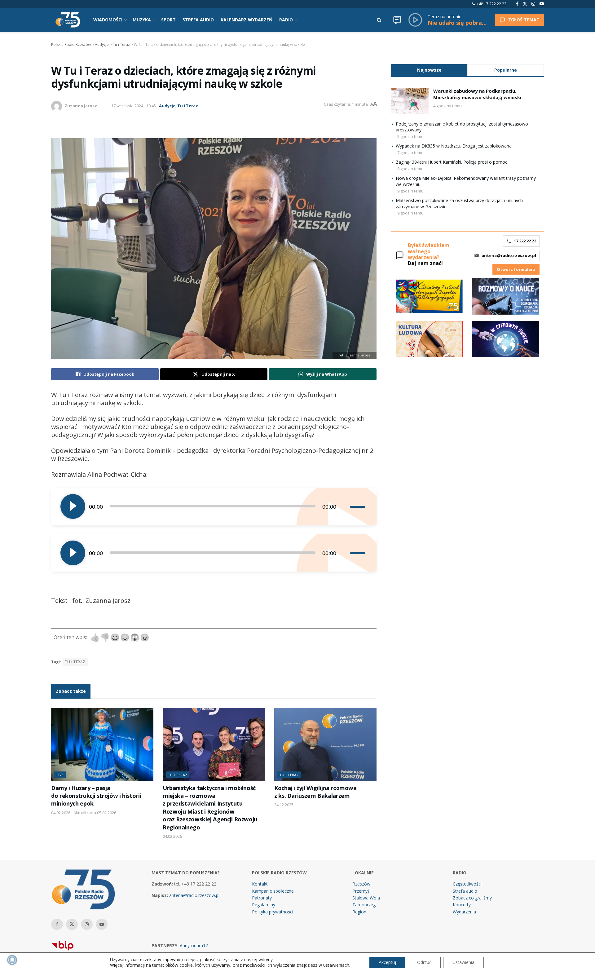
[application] (214, 506)
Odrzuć (424, 962)
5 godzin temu (410, 136)
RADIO (286, 20)
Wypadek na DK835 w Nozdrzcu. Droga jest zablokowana (454, 146)
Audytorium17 (194, 945)
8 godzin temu (410, 168)
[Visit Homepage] (68, 19)
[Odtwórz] (72, 506)
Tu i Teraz (187, 105)
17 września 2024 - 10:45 (133, 105)
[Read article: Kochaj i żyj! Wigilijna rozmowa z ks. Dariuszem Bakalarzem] (325, 744)
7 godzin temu (410, 152)
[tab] (429, 70)
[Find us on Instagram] (533, 4)
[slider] (358, 506)
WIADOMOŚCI (107, 20)
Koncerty (462, 905)
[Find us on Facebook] (517, 4)
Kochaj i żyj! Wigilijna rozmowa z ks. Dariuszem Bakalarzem (315, 791)
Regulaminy (263, 905)
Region (359, 912)
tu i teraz (75, 662)
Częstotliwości (467, 884)
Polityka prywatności (272, 912)
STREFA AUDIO (198, 20)
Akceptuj (387, 962)
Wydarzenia (464, 912)
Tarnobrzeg (364, 905)
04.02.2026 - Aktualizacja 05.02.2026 (83, 812)
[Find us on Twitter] (525, 4)
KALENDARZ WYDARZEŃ (246, 20)
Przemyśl (361, 891)
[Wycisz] (345, 506)
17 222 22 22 (525, 241)
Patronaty (262, 898)
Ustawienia (463, 962)
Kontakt (260, 884)
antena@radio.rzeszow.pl (509, 255)
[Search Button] (379, 20)
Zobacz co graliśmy (472, 898)
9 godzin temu (410, 191)
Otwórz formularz (516, 269)
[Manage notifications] (12, 960)
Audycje (167, 105)
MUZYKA (142, 20)
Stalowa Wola (366, 898)
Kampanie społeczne (273, 891)
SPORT (168, 20)
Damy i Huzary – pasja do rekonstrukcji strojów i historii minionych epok (96, 795)
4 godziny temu (447, 105)
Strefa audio (465, 891)
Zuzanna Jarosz (80, 105)
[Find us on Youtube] (542, 4)
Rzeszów (361, 884)
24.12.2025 (283, 804)
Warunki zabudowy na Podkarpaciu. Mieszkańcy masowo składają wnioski (477, 94)
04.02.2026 (172, 836)
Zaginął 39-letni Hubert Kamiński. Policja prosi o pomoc (451, 162)
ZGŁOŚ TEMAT (524, 20)
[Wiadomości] (397, 19)
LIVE (60, 774)
